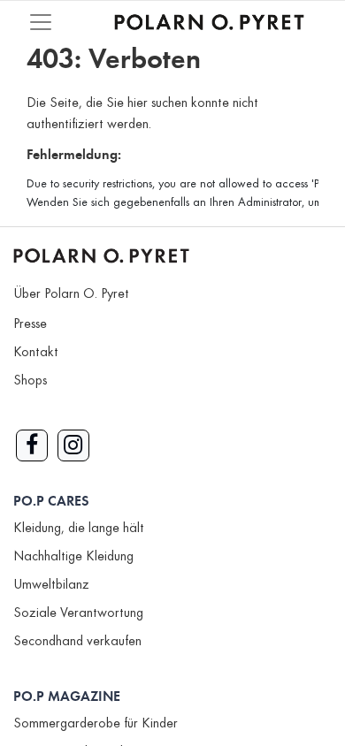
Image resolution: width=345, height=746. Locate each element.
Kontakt (35, 353)
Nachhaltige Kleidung (73, 557)
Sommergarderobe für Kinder (95, 724)
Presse (30, 324)
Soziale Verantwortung (78, 613)
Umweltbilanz (51, 585)
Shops (30, 381)
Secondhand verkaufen (77, 642)
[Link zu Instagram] (73, 445)
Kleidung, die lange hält (78, 528)
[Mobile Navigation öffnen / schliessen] (41, 22)
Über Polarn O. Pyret (71, 294)
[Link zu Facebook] (32, 445)
